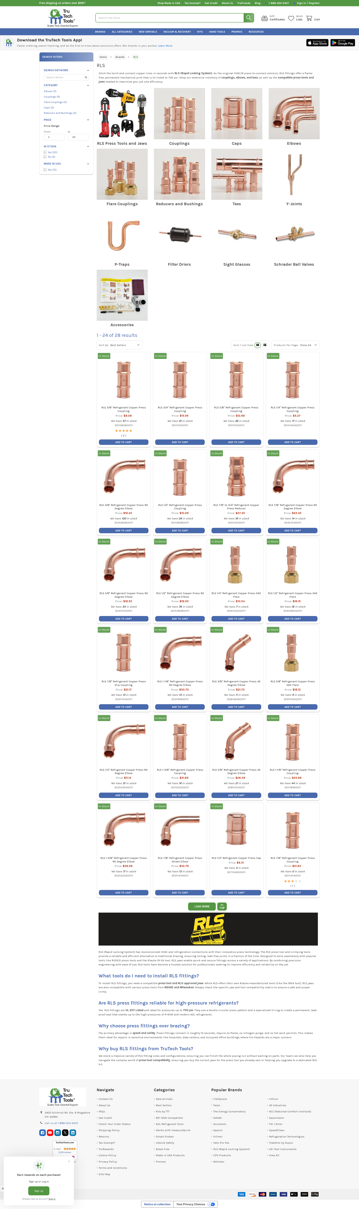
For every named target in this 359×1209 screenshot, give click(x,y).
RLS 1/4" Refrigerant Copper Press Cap (236, 858)
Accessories (122, 324)
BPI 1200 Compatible (169, 1117)
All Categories (122, 31)
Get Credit (211, 3)
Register (314, 3)
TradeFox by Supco (281, 1142)
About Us (227, 3)
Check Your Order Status (115, 1124)
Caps (237, 143)
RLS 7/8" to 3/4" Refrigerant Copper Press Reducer (236, 506)
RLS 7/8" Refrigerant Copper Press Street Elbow (180, 859)
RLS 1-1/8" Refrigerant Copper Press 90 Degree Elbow (180, 683)
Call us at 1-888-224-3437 (61, 1123)
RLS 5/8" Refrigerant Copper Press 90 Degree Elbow (123, 594)
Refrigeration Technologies (286, 1136)
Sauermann (276, 1117)
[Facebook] (42, 1132)
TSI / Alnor (276, 1124)
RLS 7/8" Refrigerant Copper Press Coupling (293, 859)
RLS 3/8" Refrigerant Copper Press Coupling (123, 409)
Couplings (179, 143)
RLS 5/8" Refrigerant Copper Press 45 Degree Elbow (236, 771)
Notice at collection (157, 1204)
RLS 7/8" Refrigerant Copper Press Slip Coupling (124, 683)
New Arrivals (148, 31)
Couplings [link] (52, 96)
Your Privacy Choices (190, 1204)
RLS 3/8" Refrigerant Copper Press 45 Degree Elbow (236, 683)
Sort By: (104, 345)
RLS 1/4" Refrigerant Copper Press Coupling (292, 409)
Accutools (219, 1124)
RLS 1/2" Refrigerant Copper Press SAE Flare (292, 594)
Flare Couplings (122, 203)
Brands (100, 31)
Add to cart (123, 442)
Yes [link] (52, 152)
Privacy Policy (108, 1161)
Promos (236, 31)
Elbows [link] (50, 91)
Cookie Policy (107, 1155)
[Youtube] (50, 1132)
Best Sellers (164, 1105)
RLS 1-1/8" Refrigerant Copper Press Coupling (292, 771)
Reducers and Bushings (179, 203)
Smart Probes (165, 1136)
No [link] (51, 156)
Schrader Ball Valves (294, 264)
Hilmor (218, 1136)
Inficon (273, 1099)
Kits (200, 31)
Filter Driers (179, 264)
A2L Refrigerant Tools (170, 1124)
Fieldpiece (220, 1099)
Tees (237, 203)
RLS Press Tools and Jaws (122, 143)
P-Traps (122, 264)
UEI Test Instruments (283, 1149)
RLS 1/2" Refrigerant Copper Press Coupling (180, 506)
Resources (256, 31)
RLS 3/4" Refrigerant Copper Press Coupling (180, 409)
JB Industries (277, 1105)
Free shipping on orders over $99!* (62, 3)
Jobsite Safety (165, 1142)
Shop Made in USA (168, 3)
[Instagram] (57, 1132)
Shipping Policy (109, 1130)
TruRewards (106, 1149)
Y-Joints (294, 203)
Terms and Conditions (113, 1167)
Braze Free (162, 1149)
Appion (218, 1130)
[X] (65, 1132)
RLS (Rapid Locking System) (231, 1149)
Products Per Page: (286, 345)
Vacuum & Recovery (177, 31)
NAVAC (217, 1117)
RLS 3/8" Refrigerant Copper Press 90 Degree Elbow (123, 506)
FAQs (102, 1111)
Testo (216, 1105)
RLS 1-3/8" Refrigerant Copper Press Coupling (180, 771)
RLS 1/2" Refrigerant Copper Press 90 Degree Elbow (180, 594)
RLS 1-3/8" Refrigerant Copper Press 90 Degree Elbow (123, 859)
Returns (104, 1136)
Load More (202, 906)
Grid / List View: (243, 345)
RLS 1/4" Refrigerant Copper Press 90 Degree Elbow (124, 771)
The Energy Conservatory (229, 1111)
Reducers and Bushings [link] (60, 113)
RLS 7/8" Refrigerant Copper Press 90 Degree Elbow (293, 506)
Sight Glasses (236, 264)
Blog (258, 3)
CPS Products (222, 1155)
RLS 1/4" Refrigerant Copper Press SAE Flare (236, 594)
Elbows (294, 143)
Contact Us (106, 1099)
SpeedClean (276, 1130)
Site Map (104, 1174)
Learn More (165, 45)
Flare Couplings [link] (55, 102)
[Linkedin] (73, 1132)
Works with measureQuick (173, 1130)
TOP (222, 908)
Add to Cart (292, 892)
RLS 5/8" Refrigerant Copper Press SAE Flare (293, 683)
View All (274, 1155)
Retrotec (218, 1161)
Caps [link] (49, 107)
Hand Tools (217, 31)
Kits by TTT (163, 1111)
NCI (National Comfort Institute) (290, 1111)
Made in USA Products (170, 1155)
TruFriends (244, 3)
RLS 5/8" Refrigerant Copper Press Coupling (236, 409)
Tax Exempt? (192, 3)
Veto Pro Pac (221, 1142)
